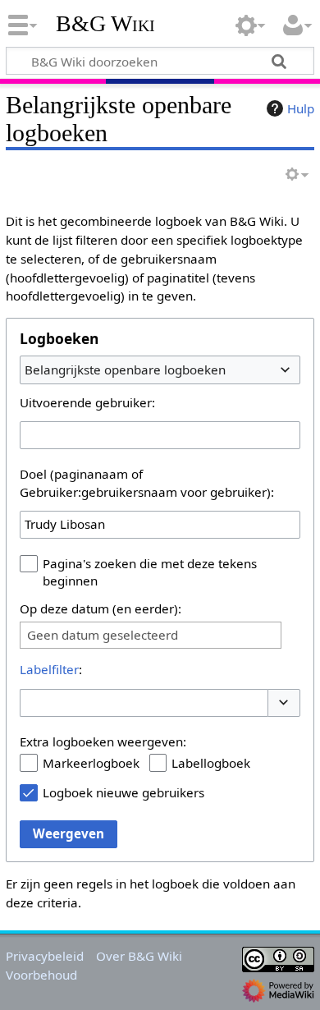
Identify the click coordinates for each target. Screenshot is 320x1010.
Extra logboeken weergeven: (103, 741)
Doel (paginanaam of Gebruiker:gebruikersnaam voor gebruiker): (147, 483)
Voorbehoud (41, 974)
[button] (283, 703)
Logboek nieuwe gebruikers (123, 792)
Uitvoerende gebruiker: (87, 402)
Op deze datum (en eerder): (100, 608)
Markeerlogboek (91, 763)
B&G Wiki (105, 23)
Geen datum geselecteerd (102, 635)
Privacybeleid (45, 956)
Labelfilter (49, 669)
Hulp (300, 108)
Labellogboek (210, 763)
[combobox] (160, 369)
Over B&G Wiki (139, 956)
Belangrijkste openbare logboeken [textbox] (125, 369)
